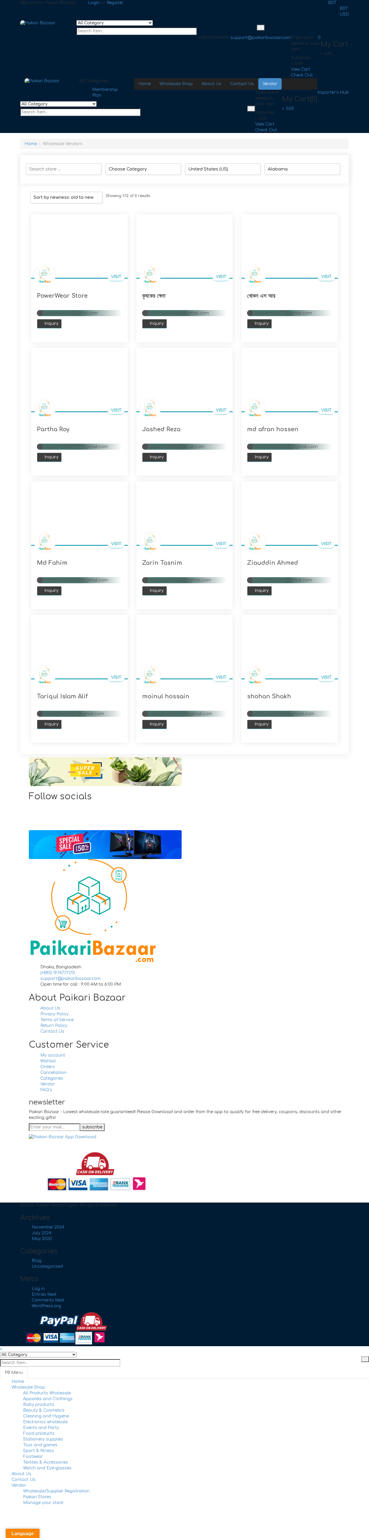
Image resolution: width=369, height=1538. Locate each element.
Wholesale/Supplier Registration (56, 1491)
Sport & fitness (38, 1451)
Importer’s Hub (333, 92)
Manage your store (43, 1503)
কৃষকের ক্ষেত (153, 295)
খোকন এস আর (261, 295)
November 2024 (48, 1227)
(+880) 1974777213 (57, 973)
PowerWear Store (62, 295)
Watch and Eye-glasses (47, 1468)
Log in (38, 1288)
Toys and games (40, 1445)
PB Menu (14, 1372)
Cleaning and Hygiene (46, 1416)
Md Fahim (52, 563)
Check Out (302, 75)
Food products (38, 1433)
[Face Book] (42, 807)
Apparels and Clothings (48, 1399)
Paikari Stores (37, 1497)
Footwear (33, 1456)
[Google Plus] (42, 824)
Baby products (38, 1404)
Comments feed (48, 1300)
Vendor (19, 1485)
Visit (116, 277)
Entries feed (44, 1294)
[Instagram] (42, 818)
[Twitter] (42, 813)
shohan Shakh (269, 696)
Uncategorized (47, 1266)
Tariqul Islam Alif (62, 696)
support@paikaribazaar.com (261, 37)
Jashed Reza (161, 429)
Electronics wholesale (45, 1422)
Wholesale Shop (28, 1387)
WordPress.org (46, 1306)
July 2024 (41, 1233)
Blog (37, 1260)
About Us (21, 1474)
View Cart (300, 69)
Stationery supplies (43, 1439)
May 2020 (42, 1239)
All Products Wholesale (47, 1393)
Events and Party (41, 1428)
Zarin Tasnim (162, 563)
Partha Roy (53, 429)
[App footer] (62, 1136)
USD (344, 14)
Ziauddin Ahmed (272, 563)
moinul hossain (165, 696)
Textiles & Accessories (45, 1462)
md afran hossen (272, 429)
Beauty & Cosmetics (44, 1410)
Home (31, 144)
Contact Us (23, 1479)
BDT (332, 3)
